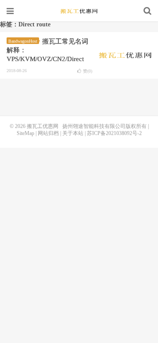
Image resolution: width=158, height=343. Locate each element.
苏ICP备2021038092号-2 (114, 133)
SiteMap (25, 133)
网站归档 (48, 133)
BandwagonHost (22, 41)
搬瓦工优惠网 (79, 11)
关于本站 (72, 133)
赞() (87, 71)
